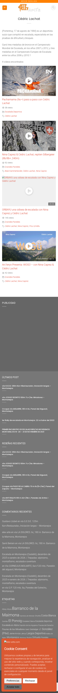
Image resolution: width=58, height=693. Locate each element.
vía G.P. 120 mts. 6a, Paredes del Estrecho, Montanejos (24, 589)
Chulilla (38, 616)
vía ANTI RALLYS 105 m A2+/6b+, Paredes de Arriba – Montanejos (25, 499)
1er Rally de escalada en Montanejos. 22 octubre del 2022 (28, 420)
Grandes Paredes (12, 167)
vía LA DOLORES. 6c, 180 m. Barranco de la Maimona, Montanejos (28, 545)
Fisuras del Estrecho (45, 625)
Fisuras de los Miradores (13, 629)
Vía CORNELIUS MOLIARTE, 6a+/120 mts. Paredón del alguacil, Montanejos (28, 568)
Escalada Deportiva (13, 112)
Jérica (23, 634)
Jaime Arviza (15, 633)
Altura (9, 609)
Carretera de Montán (27, 616)
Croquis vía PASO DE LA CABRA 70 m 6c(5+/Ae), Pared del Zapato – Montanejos (28, 487)
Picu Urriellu (34, 226)
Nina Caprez (41, 171)
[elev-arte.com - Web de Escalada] (29, 8)
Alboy (4, 609)
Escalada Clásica (28, 621)
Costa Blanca (48, 615)
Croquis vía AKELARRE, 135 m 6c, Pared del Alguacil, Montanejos (25, 410)
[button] (4, 7)
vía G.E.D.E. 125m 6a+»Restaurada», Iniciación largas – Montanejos (26, 387)
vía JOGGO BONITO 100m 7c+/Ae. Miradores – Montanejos (23, 398)
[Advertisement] (29, 338)
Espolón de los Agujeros (28, 625)
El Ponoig (15, 621)
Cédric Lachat (11, 116)
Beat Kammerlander (13, 171)
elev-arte (6, 532)
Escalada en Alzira (10, 625)
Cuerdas (5, 621)
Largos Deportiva (36, 633)
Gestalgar (34, 629)
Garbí (27, 629)
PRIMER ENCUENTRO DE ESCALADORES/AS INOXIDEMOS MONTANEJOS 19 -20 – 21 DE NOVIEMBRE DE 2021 (26, 430)
